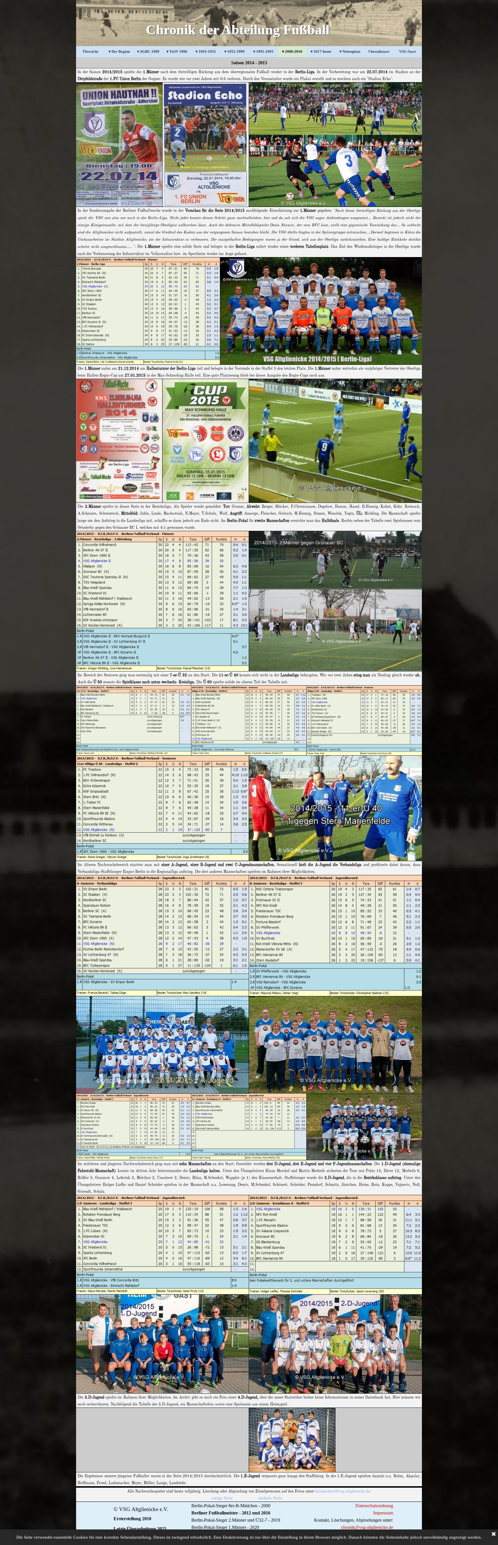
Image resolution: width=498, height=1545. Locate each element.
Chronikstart (378, 51)
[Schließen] (494, 1534)
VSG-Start (407, 51)
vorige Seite (222, 1498)
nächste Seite (270, 1498)
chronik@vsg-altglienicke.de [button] (367, 1527)
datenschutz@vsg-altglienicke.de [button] (342, 1491)
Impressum (383, 1512)
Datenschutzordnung (374, 1505)
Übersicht (90, 51)
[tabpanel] (249, 62)
